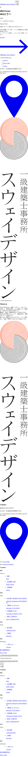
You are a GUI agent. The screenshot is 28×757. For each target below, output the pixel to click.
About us (5, 60)
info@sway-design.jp (8, 564)
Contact (5, 66)
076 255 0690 (5, 561)
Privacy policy (6, 63)
